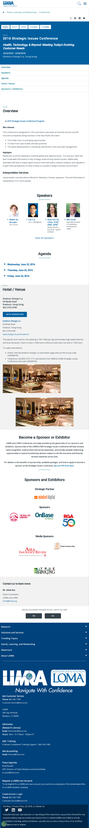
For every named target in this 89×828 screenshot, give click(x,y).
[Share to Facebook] (75, 18)
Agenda (5, 78)
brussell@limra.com (10, 772)
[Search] (79, 3)
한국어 (14, 27)
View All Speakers (44, 238)
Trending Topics (9, 638)
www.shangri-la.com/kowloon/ (16, 334)
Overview (5, 67)
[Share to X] (71, 18)
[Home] (3, 12)
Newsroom (6, 650)
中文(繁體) (45, 27)
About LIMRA (7, 655)
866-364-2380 (44, 744)
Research (5, 626)
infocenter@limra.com (17, 731)
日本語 (23, 27)
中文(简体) (34, 27)
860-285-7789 (15, 699)
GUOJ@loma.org (10, 601)
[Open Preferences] (4, 824)
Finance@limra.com (16, 754)
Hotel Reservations (15, 314)
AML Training (9, 741)
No (53, 616)
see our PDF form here (64, 465)
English (5, 27)
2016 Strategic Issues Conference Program (25, 121)
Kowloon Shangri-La (12, 321)
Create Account (9, 794)
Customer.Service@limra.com (14, 702)
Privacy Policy (18, 806)
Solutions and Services (12, 632)
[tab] (44, 264)
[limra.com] (10, 3)
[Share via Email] (84, 18)
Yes (33, 616)
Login (19, 794)
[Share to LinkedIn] (79, 18)
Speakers (5, 72)
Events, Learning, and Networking (21, 12)
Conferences (44, 12)
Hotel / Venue (8, 83)
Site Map (7, 806)
